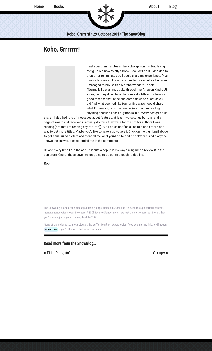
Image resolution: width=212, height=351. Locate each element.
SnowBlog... (86, 243)
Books (59, 6)
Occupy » (160, 252)
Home (39, 6)
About (154, 6)
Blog (173, 6)
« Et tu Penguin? (57, 252)
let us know (51, 229)
